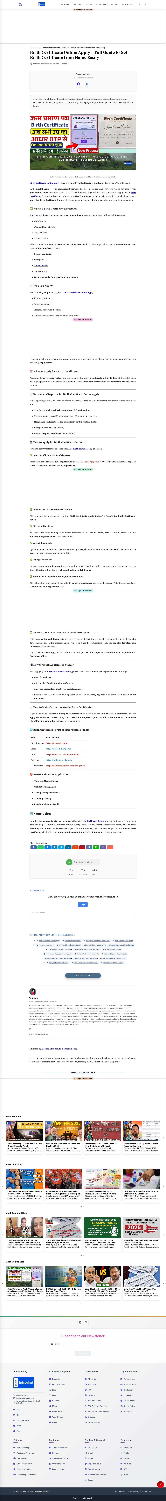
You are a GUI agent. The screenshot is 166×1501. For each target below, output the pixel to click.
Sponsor (55, 1453)
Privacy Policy (130, 1384)
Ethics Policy (22, 1458)
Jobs (19, 1426)
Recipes (55, 1401)
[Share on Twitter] (61, 847)
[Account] (145, 4)
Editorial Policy (69, 1049)
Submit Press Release (97, 1474)
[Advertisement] (83, 27)
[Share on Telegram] (54, 847)
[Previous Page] (3, 1138)
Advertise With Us (60, 1447)
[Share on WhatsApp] (40, 847)
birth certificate (81, 449)
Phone (90, 1458)
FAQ (90, 1390)
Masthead (92, 1384)
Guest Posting (94, 1469)
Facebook (128, 1447)
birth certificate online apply (45, 183)
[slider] (69, 862)
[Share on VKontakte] (89, 847)
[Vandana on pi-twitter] (30, 1029)
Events (19, 1431)
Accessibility (129, 1411)
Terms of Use (129, 1379)
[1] (81, 1206)
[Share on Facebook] (33, 847)
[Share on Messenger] (47, 847)
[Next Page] (163, 1138)
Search (91, 1480)
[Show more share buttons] (110, 847)
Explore (91, 1395)
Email (90, 1453)
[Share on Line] (96, 847)
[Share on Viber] (103, 847)
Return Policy (129, 1406)
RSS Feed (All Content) (97, 1406)
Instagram (128, 1458)
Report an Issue (94, 1464)
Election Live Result (51, 1049)
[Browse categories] (20, 4)
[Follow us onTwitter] (85, 1322)
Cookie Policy (130, 1395)
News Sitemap (94, 1422)
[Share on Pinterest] (82, 847)
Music (54, 1406)
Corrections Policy (24, 1464)
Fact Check (57, 1411)
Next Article (81, 975)
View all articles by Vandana (38, 1034)
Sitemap (91, 1417)
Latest (54, 1422)
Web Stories (57, 1417)
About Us (92, 1379)
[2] (83, 1206)
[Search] (139, 4)
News (19, 1409)
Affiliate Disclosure (60, 1458)
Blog (19, 1415)
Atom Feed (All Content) (98, 1411)
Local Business (58, 1384)
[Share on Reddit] (75, 847)
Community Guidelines (26, 1474)
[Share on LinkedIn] (68, 847)
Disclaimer (128, 1390)
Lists (54, 1390)
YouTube (127, 1464)
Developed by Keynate (82, 1498)
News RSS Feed (94, 1401)
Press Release (23, 1420)
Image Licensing (59, 1469)
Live (54, 1395)
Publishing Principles (25, 1453)
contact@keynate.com (25, 1398)
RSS (125, 1469)
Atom (126, 1474)
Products (56, 1379)
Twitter (127, 1453)
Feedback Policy (24, 1469)
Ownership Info (58, 1464)
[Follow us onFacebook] (80, 1322)
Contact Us (92, 1447)
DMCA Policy (129, 1401)
